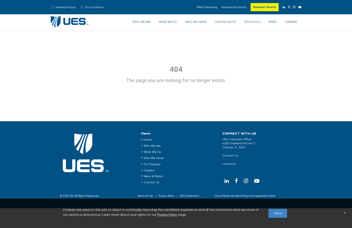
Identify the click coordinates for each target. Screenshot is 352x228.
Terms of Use (145, 195)
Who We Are (142, 21)
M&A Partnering (207, 7)
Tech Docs (252, 21)
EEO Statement (189, 195)
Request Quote (264, 7)
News (273, 21)
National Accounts (233, 7)
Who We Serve (196, 21)
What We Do (168, 21)
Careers (291, 21)
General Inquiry (65, 7)
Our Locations (94, 7)
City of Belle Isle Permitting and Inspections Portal (245, 195)
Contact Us (151, 182)
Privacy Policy (166, 195)
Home (148, 139)
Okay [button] (278, 213)
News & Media (153, 176)
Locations (229, 163)
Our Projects (225, 21)
